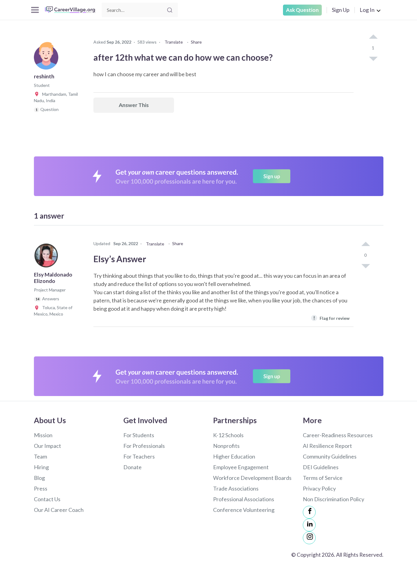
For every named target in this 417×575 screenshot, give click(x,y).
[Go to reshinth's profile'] (47, 59)
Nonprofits (226, 445)
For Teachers (139, 456)
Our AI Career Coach (59, 509)
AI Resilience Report (327, 445)
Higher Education (234, 456)
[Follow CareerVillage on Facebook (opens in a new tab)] (309, 512)
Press (40, 488)
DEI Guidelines (321, 467)
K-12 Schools (228, 435)
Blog (39, 477)
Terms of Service (323, 477)
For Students (138, 435)
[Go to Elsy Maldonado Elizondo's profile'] (47, 257)
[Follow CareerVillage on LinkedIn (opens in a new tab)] (309, 525)
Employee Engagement (241, 467)
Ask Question (302, 10)
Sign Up (341, 9)
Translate (174, 42)
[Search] (170, 10)
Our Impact (47, 445)
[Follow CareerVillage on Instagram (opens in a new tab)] (309, 537)
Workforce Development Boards (252, 477)
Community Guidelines (330, 456)
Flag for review (331, 318)
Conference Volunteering (243, 509)
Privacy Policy (319, 488)
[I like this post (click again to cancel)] (373, 37)
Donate (132, 467)
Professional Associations (243, 499)
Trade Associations (236, 488)
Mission (43, 435)
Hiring (41, 467)
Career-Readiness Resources (338, 435)
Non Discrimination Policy (333, 499)
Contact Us (47, 499)
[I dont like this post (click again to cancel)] (373, 58)
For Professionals (144, 445)
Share (196, 42)
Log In (367, 9)
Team (40, 456)
